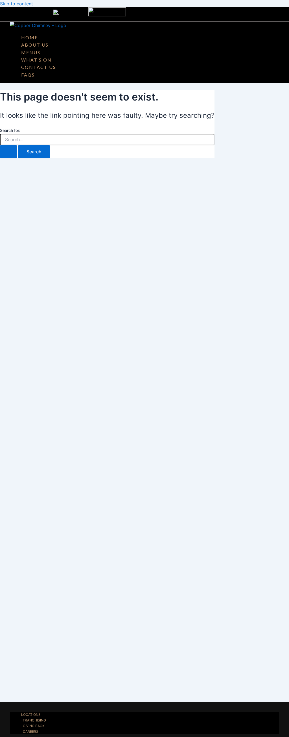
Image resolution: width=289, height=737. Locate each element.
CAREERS (30, 731)
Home (29, 37)
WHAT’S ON (36, 59)
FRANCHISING (34, 720)
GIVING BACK (34, 726)
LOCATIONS (31, 714)
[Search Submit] (8, 151)
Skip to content (16, 3)
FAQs (28, 74)
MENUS (30, 52)
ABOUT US (35, 44)
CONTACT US (38, 67)
